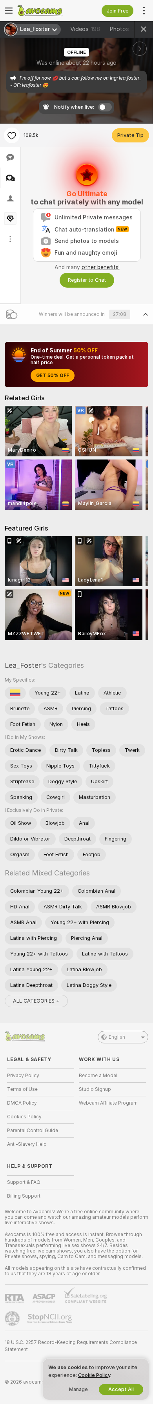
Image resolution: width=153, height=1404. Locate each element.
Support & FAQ (23, 1182)
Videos (85, 29)
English (117, 1037)
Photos (125, 29)
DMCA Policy (22, 1103)
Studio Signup (95, 1089)
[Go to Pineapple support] (13, 1318)
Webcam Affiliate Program (108, 1103)
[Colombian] (15, 693)
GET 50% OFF (52, 375)
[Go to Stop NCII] (50, 1318)
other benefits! (101, 267)
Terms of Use (22, 1089)
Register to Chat (87, 280)
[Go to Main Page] (46, 10)
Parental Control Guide (32, 1130)
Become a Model (98, 1075)
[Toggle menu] (8, 10)
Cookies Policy (24, 1117)
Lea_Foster (23, 665)
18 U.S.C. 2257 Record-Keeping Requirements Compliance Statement (71, 1346)
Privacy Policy (23, 1075)
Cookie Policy (94, 1375)
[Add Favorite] (12, 135)
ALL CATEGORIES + (36, 1001)
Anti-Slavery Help (27, 1144)
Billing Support (23, 1196)
